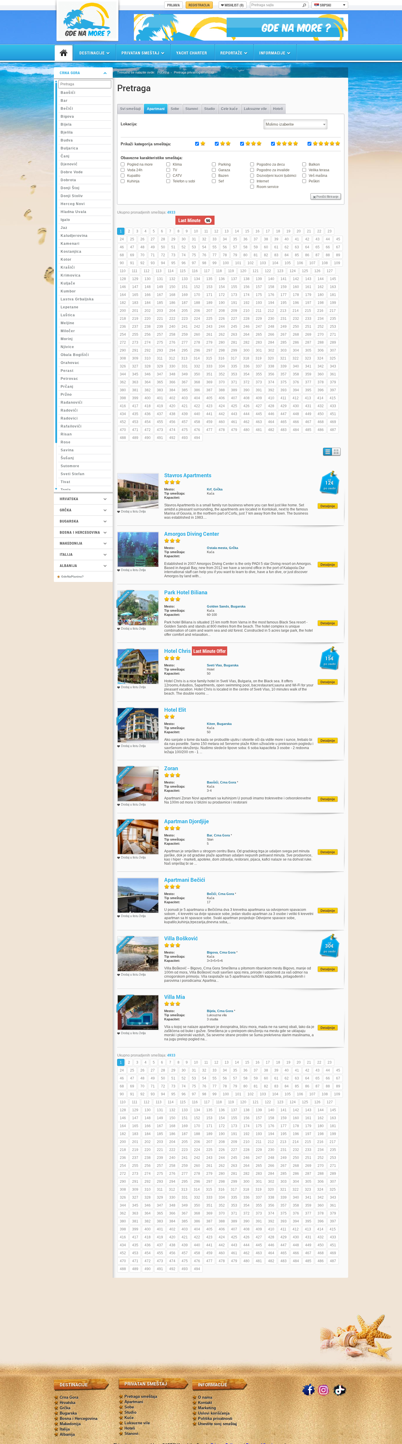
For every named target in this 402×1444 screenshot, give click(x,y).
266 (271, 334)
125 (305, 271)
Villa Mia (174, 996)
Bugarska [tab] (69, 521)
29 (173, 239)
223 (185, 319)
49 (153, 247)
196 (296, 303)
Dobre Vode (72, 172)
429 (283, 406)
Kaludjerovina (74, 236)
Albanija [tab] (68, 565)
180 (321, 295)
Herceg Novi (73, 204)
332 (197, 366)
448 (296, 414)
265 (259, 334)
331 (185, 366)
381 (135, 390)
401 (160, 398)
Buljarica (69, 148)
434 (123, 414)
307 (333, 350)
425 (234, 406)
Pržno (66, 394)
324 (320, 358)
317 (234, 358)
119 (231, 271)
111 (134, 271)
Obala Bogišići (75, 355)
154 (222, 287)
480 (246, 430)
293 (160, 350)
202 (147, 311)
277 (185, 342)
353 (234, 374)
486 (321, 430)
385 (185, 390)
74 (184, 255)
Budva (67, 140)
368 (197, 382)
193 (259, 303)
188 (197, 303)
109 (337, 263)
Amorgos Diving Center (191, 533)
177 (283, 295)
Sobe (175, 109)
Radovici (69, 418)
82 (266, 255)
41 (297, 239)
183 (135, 303)
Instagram (324, 1390)
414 (320, 398)
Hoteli (278, 109)
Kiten (211, 724)
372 (246, 382)
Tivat (65, 482)
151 (185, 287)
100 (226, 263)
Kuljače (68, 283)
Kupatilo (133, 176)
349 (185, 374)
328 (147, 366)
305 (308, 350)
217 (333, 311)
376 (296, 382)
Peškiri (314, 181)
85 (297, 255)
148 (147, 287)
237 (135, 327)
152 (197, 287)
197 (308, 303)
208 (222, 311)
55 (214, 247)
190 (222, 303)
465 (283, 422)
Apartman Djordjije (186, 821)
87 (317, 255)
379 (333, 382)
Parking (224, 164)
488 (123, 438)
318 (246, 358)
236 (123, 327)
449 (308, 414)
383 (160, 390)
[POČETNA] (63, 53)
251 (308, 327)
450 (321, 414)
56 (225, 247)
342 (321, 366)
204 (172, 311)
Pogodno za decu (271, 164)
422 (197, 406)
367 (185, 382)
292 (147, 350)
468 (321, 422)
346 (147, 374)
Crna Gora (228, 782)
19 (288, 231)
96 (184, 263)
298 (222, 350)
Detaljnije (327, 506)
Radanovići (71, 402)
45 (338, 239)
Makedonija (70, 1424)
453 (135, 422)
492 (172, 438)
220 (147, 319)
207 (209, 311)
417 (135, 406)
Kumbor (68, 291)
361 (333, 374)
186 (172, 303)
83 (276, 255)
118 (219, 271)
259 (185, 334)
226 (222, 319)
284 (271, 342)
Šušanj (67, 458)
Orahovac (70, 363)
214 (296, 311)
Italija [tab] (66, 554)
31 (194, 239)
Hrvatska (67, 1402)
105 (288, 263)
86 (307, 255)
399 (135, 398)
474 (172, 430)
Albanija (67, 1434)
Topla (66, 490)
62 (287, 247)
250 (296, 327)
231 (283, 319)
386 (197, 390)
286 (296, 342)
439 (185, 414)
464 (271, 422)
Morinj (67, 339)
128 (123, 279)
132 (172, 279)
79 (235, 255)
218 (123, 319)
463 (259, 422)
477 (209, 430)
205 (185, 311)
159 (283, 287)
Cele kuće (229, 109)
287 (308, 342)
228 (246, 319)
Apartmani (156, 109)
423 (209, 406)
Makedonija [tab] (71, 543)
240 (172, 327)
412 (296, 398)
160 (296, 287)
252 (321, 327)
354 (246, 374)
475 (185, 430)
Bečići (67, 109)
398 (123, 398)
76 (204, 255)
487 (333, 430)
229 (259, 319)
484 (296, 430)
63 (297, 247)
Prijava (173, 5)
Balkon (314, 164)
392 (271, 390)
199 (333, 303)
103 (263, 263)
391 (259, 390)
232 (296, 319)
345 (135, 374)
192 (246, 303)
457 (185, 422)
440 (197, 414)
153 (209, 287)
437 (160, 414)
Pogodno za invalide (273, 170)
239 (160, 327)
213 (283, 311)
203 (160, 311)
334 (222, 366)
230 (271, 319)
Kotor (66, 259)
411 (283, 398)
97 (194, 263)
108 (325, 263)
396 (321, 390)
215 (308, 311)
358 (296, 374)
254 (123, 334)
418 (147, 406)
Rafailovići (71, 426)
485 (308, 430)
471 (135, 430)
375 (283, 382)
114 (171, 271)
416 (123, 406)
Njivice (67, 347)
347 (160, 374)
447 (283, 414)
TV (175, 170)
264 (246, 334)
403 (185, 398)
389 (234, 390)
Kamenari (70, 244)
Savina (67, 450)
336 (246, 366)
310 (147, 358)
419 (160, 406)
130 (147, 279)
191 (234, 303)
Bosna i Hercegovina (78, 1418)
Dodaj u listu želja (133, 511)
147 (135, 287)
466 (296, 422)
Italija (65, 1429)
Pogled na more (140, 164)
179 (308, 295)
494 (197, 438)
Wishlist (234, 5)
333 (209, 366)
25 (132, 239)
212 (271, 311)
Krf (209, 489)
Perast (67, 371)
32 (204, 239)
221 (160, 319)
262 (222, 334)
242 (197, 327)
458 (197, 422)
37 (256, 239)
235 (333, 319)
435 (135, 414)
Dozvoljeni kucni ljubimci (276, 176)
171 (209, 295)
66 (328, 247)
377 (308, 382)
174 (246, 295)
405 (209, 398)
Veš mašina (318, 176)
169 (185, 295)
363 (135, 382)
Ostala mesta (217, 548)
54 (204, 247)
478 (222, 430)
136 (222, 279)
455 (160, 422)
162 (321, 287)
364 (147, 382)
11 (206, 231)
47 (132, 247)
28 (163, 239)
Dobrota (68, 180)
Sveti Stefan (72, 474)
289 (333, 342)
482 (271, 430)
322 (296, 358)
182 (123, 303)
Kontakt (205, 1402)
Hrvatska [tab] (69, 498)
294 (172, 350)
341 (308, 366)
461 (234, 422)
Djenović (69, 164)
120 (243, 271)
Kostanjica (71, 251)
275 (160, 342)
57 (235, 247)
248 (271, 327)
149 (160, 287)
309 (135, 358)
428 (271, 406)
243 (209, 327)
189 (209, 303)
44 (328, 239)
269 (308, 334)
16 (257, 231)
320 (271, 358)
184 (147, 303)
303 (283, 350)
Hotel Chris (195, 650)
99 (214, 263)
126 (317, 271)
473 (160, 430)
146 (123, 287)
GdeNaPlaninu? (72, 576)
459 (209, 422)
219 (135, 319)
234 (321, 319)
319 (258, 358)
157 (259, 287)
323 (308, 358)
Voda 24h (134, 170)
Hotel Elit (175, 709)
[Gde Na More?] (87, 36)
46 (122, 247)
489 (135, 438)
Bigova (67, 116)
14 (237, 231)
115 (183, 271)
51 (173, 247)
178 (296, 295)
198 (321, 303)
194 (271, 303)
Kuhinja (133, 181)
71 (153, 255)
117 (207, 271)
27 (153, 239)
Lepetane (70, 307)
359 (308, 374)
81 (256, 255)
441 (209, 414)
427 (259, 406)
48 (142, 247)
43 (317, 239)
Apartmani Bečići (184, 879)
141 (283, 279)
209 (234, 311)
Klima (177, 164)
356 (271, 374)
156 (246, 287)
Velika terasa (319, 170)
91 (132, 263)
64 (307, 247)
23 (330, 231)
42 (307, 239)
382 (147, 390)
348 (172, 374)
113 (159, 271)
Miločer (68, 331)
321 (283, 358)
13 (227, 231)
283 (259, 342)
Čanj (65, 156)
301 (259, 350)
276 (172, 342)
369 (209, 382)
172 (222, 295)
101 (238, 263)
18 (278, 231)
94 (163, 263)
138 (246, 279)
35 (235, 239)
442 (222, 414)
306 (321, 350)
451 (333, 414)
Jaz (64, 228)
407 (234, 398)
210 (246, 311)
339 (283, 366)
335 (234, 366)
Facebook (308, 1390)
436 (147, 414)
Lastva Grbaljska (77, 299)
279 (209, 342)
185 (160, 303)
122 (268, 271)
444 (246, 414)
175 (259, 295)
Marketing (207, 1408)
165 (135, 295)
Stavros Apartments (187, 475)
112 (146, 271)
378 (321, 382)
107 (312, 263)
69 (132, 255)
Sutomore (70, 466)
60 (266, 247)
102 (250, 263)
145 (333, 279)
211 (259, 311)
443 (234, 414)
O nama (205, 1397)
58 (245, 247)
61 (276, 247)
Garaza (224, 170)
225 (209, 319)
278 (197, 342)
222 (172, 319)
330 (172, 366)
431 (308, 406)
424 (222, 406)
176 (271, 295)
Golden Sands (218, 606)
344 (123, 374)
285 (283, 342)
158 (271, 287)
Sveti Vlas (214, 665)
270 (321, 334)
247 (259, 327)
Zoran (171, 768)
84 (287, 255)
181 (333, 295)
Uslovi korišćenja (214, 1413)
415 (333, 398)
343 (333, 366)
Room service (268, 187)
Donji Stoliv (72, 196)
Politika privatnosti (215, 1418)
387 (209, 390)
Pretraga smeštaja (140, 1396)
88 (328, 255)
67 (338, 247)
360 (321, 374)
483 (283, 430)
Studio (209, 109)
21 (309, 231)
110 (123, 271)
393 (283, 390)
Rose (66, 442)
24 (122, 239)
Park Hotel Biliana (185, 592)
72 (163, 255)
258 (172, 334)
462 (246, 422)
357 (283, 374)
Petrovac (69, 379)
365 (160, 382)
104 (275, 263)
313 (184, 358)
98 (204, 263)
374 (271, 382)
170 (197, 295)
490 (147, 438)
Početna (163, 72)
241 (185, 327)
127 (330, 271)
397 (333, 390)
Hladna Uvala (74, 212)
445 (259, 414)
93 (153, 263)
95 (173, 263)
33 (214, 239)
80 (245, 255)
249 (283, 327)
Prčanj (67, 387)
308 (123, 358)
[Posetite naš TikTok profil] (340, 1390)
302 (271, 350)
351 (209, 374)
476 (197, 430)
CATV (177, 176)
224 (197, 319)
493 (185, 438)
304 (296, 350)
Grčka (217, 489)
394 (296, 390)
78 (225, 255)
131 (160, 279)
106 (300, 263)
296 (197, 350)
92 (142, 263)
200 (123, 311)
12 (216, 231)
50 (163, 247)
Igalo (65, 220)
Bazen (223, 176)
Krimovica (71, 275)
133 (185, 279)
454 (147, 422)
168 (172, 295)
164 (123, 295)
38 (266, 239)
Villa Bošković (181, 938)
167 (160, 295)
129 (135, 279)
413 (308, 398)
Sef (221, 181)
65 (317, 247)
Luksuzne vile (255, 109)
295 (185, 350)
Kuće (129, 1417)
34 (225, 239)
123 (280, 271)
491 (160, 438)
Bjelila (67, 132)
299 (234, 350)
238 (147, 327)
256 (147, 334)
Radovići (69, 410)
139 (259, 279)
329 (160, 366)
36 (245, 239)
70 (142, 255)
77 (214, 255)
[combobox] (295, 124)
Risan (66, 434)
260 (197, 334)
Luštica (68, 315)
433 (333, 406)
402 (172, 398)
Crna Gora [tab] (70, 72)
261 (209, 334)
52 (184, 247)
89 (338, 255)
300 (246, 350)
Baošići (68, 93)
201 (135, 311)
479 (234, 430)
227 (234, 319)
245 (234, 327)
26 (142, 239)
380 (123, 390)
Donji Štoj (70, 188)
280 (222, 342)
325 (333, 358)
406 (222, 398)
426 (246, 406)
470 (123, 430)
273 (135, 342)
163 (333, 287)
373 (259, 382)
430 (296, 406)
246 (246, 327)
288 (321, 342)
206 (197, 311)
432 (321, 406)
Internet (263, 181)
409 (259, 398)
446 (271, 414)
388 (222, 390)
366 (172, 382)
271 (333, 334)
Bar (64, 101)
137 (234, 279)
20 (299, 231)
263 (234, 334)
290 (123, 350)
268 (296, 334)
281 (234, 342)
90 (122, 263)
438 (172, 414)
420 (172, 406)
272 (123, 342)
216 (320, 311)
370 (222, 382)
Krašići (68, 267)
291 (135, 350)
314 (197, 358)
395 (308, 390)
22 (319, 231)
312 (172, 358)
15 (247, 231)
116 (195, 271)
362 (123, 382)
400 (147, 398)
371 (234, 382)
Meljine (67, 323)
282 (246, 342)
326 (123, 366)
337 (259, 366)
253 (333, 327)
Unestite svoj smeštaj (217, 1424)
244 (222, 327)
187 (185, 303)
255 (135, 334)
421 (185, 406)
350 (197, 374)
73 (173, 255)
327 (135, 366)
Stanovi (191, 109)
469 (333, 422)
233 (308, 319)
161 (308, 287)
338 (271, 366)
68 (122, 255)
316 (221, 358)
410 (271, 398)
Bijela (66, 124)
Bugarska (238, 606)
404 (197, 398)
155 (234, 287)
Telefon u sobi (184, 181)
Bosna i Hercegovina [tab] (80, 532)
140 (271, 279)
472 (147, 430)
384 (172, 390)
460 (222, 422)
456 (172, 422)
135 (209, 279)
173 (234, 295)
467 (308, 422)
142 (296, 279)
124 (293, 271)
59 (256, 247)
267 (283, 334)
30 (184, 239)
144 (321, 279)
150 (172, 287)
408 (246, 398)
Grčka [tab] (66, 510)
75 (194, 255)
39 (276, 239)
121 (256, 271)
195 (283, 303)
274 (147, 342)
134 (197, 279)
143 (308, 279)
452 (123, 422)
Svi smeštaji (130, 109)
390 (246, 390)
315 (209, 358)
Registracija (199, 5)
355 (259, 374)
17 (268, 231)
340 (296, 366)
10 (196, 231)
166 (147, 295)
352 (222, 374)
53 (194, 247)
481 (259, 430)
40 (287, 239)
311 (160, 358)
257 (160, 334)
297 (209, 350)
